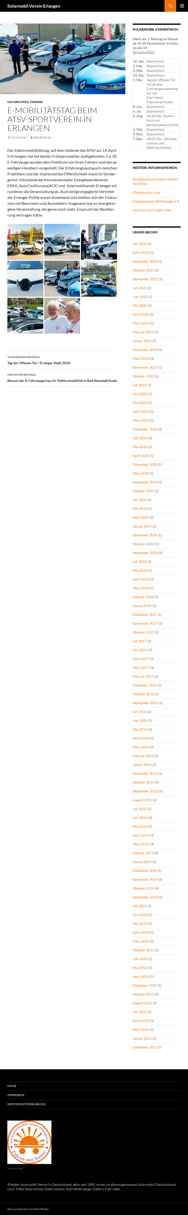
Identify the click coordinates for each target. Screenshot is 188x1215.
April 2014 (141, 932)
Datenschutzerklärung (26, 1104)
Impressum (15, 1095)
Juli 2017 (140, 641)
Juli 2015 (140, 809)
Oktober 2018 (143, 544)
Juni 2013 (140, 959)
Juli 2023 (140, 385)
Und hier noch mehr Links (152, 210)
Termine (36, 102)
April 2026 (141, 252)
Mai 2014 (140, 923)
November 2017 (145, 623)
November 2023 (145, 367)
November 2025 (145, 261)
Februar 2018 (143, 597)
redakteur (42, 137)
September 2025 (145, 279)
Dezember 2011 (145, 1047)
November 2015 (145, 773)
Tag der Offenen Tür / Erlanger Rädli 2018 (38, 360)
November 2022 (145, 429)
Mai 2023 (140, 403)
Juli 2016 (140, 712)
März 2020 (141, 473)
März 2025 (141, 323)
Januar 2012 (142, 1038)
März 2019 (141, 517)
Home (11, 1086)
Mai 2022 (140, 447)
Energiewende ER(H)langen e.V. (156, 201)
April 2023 (141, 411)
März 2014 (141, 941)
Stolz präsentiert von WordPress (28, 1209)
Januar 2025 (142, 341)
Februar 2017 (143, 676)
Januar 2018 (142, 606)
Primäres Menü (182, 6)
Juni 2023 (140, 394)
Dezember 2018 (145, 535)
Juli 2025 (140, 288)
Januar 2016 (142, 765)
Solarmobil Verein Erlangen (33, 6)
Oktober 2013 (143, 950)
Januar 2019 (142, 526)
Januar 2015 (142, 862)
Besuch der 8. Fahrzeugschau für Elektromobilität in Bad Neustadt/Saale (62, 378)
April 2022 (141, 455)
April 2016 (141, 738)
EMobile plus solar (147, 192)
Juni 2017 (140, 650)
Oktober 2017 (143, 632)
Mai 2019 (140, 508)
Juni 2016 (140, 720)
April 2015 (141, 835)
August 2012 (142, 1003)
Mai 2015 (140, 826)
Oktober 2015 (143, 782)
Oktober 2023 (143, 376)
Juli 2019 (140, 500)
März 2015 (141, 844)
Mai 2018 (140, 570)
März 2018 (141, 588)
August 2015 (142, 800)
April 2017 (141, 659)
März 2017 (141, 667)
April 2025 (141, 314)
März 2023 (141, 420)
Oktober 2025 (143, 270)
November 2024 (145, 350)
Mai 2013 (140, 968)
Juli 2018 (140, 561)
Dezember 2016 (145, 685)
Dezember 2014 (145, 870)
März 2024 (141, 358)
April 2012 (141, 1021)
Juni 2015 (140, 817)
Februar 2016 (143, 756)
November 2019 (145, 482)
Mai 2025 (140, 305)
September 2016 (145, 703)
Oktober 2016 (143, 694)
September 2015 (145, 791)
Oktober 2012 (143, 994)
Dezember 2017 (145, 614)
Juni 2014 (140, 915)
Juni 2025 (140, 297)
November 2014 (145, 879)
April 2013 (141, 976)
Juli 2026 (140, 244)
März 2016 (141, 747)
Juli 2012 (140, 1012)
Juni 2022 (140, 438)
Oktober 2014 (143, 888)
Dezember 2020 (145, 464)
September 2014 (145, 897)
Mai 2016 (140, 729)
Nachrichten (18, 102)
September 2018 (145, 553)
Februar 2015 (143, 853)
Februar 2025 (143, 332)
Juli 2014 (140, 906)
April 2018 (141, 579)
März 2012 (141, 1029)
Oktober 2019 (143, 491)
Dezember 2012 (145, 985)
